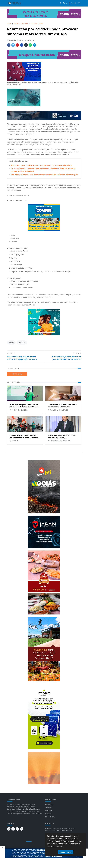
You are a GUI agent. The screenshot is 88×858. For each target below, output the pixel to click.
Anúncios (48, 808)
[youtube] (67, 3)
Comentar (18, 374)
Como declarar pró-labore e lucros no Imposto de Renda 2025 (62, 405)
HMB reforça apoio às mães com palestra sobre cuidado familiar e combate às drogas (24, 437)
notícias (22, 342)
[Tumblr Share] (26, 45)
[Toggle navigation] (79, 3)
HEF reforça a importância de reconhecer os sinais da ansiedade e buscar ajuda (44, 174)
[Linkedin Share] (21, 45)
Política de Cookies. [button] (55, 847)
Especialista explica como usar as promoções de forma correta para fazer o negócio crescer (24, 406)
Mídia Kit (48, 811)
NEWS (11, 342)
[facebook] (60, 3)
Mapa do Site (50, 817)
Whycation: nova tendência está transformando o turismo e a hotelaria (41, 165)
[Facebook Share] (9, 45)
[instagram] (63, 3)
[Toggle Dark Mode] (71, 3)
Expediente (49, 804)
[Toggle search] (75, 3)
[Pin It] (17, 45)
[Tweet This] (13, 45)
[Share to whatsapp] (30, 45)
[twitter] (21, 829)
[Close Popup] (2, 847)
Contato (48, 814)
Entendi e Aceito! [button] (65, 852)
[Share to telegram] (34, 45)
